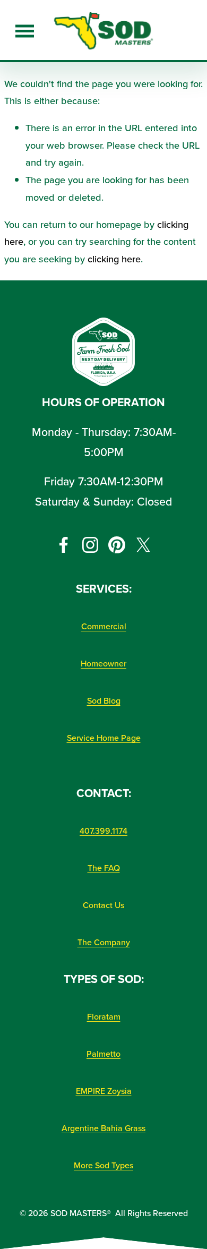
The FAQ (104, 868)
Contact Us (103, 905)
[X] (143, 544)
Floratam (103, 1016)
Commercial (103, 626)
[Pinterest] (116, 544)
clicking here (114, 259)
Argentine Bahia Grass (103, 1128)
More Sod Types (103, 1165)
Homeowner (103, 663)
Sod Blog (103, 700)
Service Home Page (104, 737)
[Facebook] (63, 544)
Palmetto (103, 1053)
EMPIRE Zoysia (104, 1091)
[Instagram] (90, 544)
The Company (103, 942)
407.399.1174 (103, 830)
